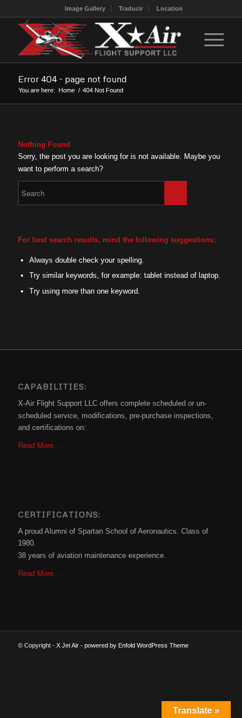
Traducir (131, 8)
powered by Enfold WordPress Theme (136, 645)
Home (67, 90)
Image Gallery (85, 8)
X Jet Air (67, 645)
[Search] (182, 40)
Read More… (39, 445)
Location (169, 8)
